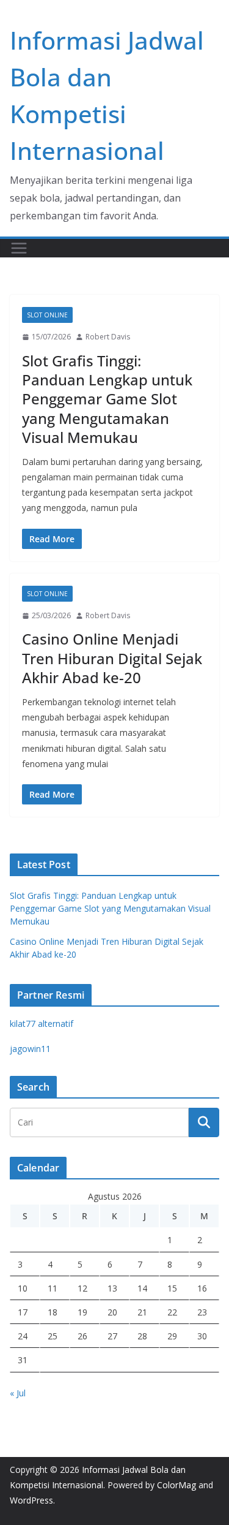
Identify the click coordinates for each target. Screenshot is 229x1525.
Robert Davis (107, 336)
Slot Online (47, 315)
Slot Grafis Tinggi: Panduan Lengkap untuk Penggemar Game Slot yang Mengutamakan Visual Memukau (107, 398)
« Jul (18, 1393)
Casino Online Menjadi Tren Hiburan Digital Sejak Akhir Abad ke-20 (112, 658)
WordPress (31, 1500)
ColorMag (176, 1485)
